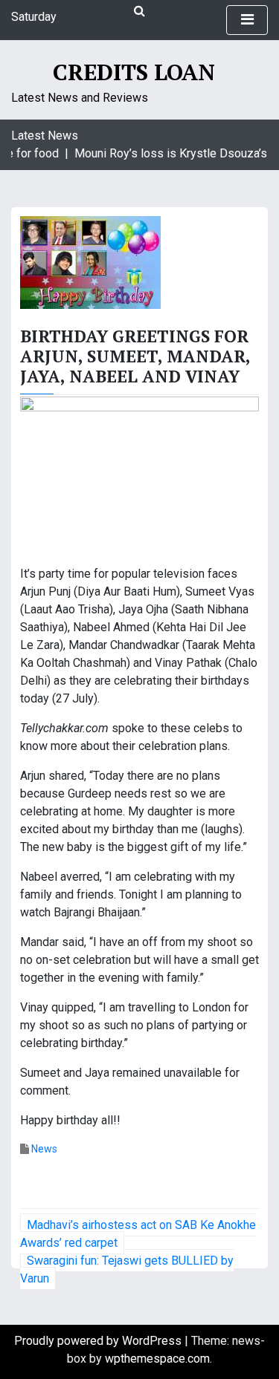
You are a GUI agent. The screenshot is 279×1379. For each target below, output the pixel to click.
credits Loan (134, 72)
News (44, 1149)
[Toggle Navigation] (247, 20)
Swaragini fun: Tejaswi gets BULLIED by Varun (127, 1269)
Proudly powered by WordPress (99, 1341)
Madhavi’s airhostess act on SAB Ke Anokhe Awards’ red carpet (138, 1234)
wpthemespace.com (157, 1359)
